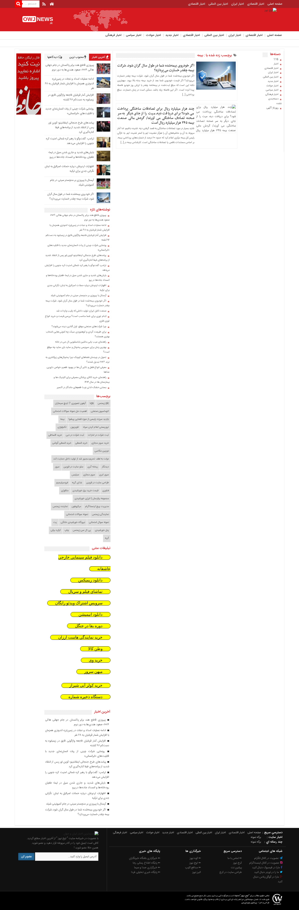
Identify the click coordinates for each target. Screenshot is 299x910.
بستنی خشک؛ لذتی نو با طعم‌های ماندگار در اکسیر (81, 387)
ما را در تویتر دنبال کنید (267, 872)
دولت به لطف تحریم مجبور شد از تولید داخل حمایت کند (81, 459)
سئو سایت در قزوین (73, 467)
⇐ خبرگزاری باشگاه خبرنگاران (144, 858)
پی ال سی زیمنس (82, 530)
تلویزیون (75, 427)
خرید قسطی (81, 443)
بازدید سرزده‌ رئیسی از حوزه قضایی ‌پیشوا (88, 419)
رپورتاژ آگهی (272, 108)
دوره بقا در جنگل (89, 626)
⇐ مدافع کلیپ (193, 867)
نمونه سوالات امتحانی (77, 514)
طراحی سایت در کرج (230, 872)
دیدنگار (105, 467)
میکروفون (76, 506)
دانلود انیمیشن (90, 614)
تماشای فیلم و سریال (85, 591)
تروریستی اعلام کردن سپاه (96, 427)
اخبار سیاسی (133, 35)
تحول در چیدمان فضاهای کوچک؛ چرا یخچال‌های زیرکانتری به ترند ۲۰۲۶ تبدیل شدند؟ (78, 359)
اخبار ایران (237, 4)
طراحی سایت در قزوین (97, 483)
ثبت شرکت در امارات (98, 435)
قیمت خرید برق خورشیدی (85, 491)
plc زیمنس (103, 403)
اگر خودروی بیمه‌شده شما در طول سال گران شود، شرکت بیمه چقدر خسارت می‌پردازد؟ (155, 68)
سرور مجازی (89, 475)
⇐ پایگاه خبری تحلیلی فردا (145, 872)
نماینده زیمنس (60, 506)
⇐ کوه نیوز (195, 858)
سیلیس (75, 475)
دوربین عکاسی (102, 451)
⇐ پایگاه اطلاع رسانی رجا (146, 863)
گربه (107, 538)
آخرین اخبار (99, 57)
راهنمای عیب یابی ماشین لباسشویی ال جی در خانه (80, 342)
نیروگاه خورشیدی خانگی (73, 522)
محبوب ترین (76, 57)
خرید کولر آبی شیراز (86, 685)
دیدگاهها (52, 57)
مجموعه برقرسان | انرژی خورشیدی (92, 499)
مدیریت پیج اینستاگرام (97, 506)
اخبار (276, 64)
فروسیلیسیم (62, 483)
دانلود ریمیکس (90, 580)
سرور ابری (104, 475)
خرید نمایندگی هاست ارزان (80, 637)
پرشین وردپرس (249, 903)
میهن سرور (93, 671)
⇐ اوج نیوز (195, 863)
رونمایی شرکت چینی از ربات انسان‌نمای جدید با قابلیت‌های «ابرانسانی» (69, 111)
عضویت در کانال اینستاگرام (264, 863)
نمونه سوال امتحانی (99, 522)
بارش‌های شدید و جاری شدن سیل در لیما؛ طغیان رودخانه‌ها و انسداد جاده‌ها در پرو (71, 154)
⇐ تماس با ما (235, 858)
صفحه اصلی (274, 4)
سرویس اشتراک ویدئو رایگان (79, 603)
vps (92, 403)
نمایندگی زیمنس (100, 514)
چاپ (66, 530)
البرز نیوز (196, 872)
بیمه (62, 419)
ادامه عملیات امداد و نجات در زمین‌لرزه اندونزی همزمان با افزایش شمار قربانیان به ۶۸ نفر (69, 84)
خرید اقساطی (55, 435)
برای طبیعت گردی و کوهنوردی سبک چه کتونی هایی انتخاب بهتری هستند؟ (78, 334)
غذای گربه (77, 483)
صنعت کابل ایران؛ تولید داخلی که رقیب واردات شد (81, 311)
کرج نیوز (237, 863)
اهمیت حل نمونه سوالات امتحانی (70, 411)
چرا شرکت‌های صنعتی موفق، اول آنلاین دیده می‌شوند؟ (79, 327)
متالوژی (64, 491)
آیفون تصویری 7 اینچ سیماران (70, 403)
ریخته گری (92, 467)
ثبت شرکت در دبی (75, 435)
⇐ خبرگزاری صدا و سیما (147, 867)
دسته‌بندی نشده (275, 101)
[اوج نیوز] (81, 833)
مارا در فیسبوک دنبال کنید (266, 867)
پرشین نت (236, 867)
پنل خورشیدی (102, 530)
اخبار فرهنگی (113, 35)
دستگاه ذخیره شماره (85, 697)
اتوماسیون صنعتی (100, 411)
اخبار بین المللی (218, 4)
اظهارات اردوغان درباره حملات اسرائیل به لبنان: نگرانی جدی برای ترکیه (78, 288)
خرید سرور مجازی (100, 443)
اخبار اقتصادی (255, 4)
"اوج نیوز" (244, 896)
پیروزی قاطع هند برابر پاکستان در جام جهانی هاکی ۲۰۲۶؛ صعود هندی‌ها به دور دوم (69, 67)
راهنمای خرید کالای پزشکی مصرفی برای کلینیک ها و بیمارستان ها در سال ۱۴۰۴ (81, 379)
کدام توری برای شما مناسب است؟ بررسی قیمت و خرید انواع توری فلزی (77, 318)
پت (55, 522)
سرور (57, 467)
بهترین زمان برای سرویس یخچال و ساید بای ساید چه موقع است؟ (78, 349)
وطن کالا (95, 649)
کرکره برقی (56, 530)
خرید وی (96, 660)
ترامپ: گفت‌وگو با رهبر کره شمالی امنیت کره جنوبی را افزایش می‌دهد (70, 141)
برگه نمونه (256, 837)
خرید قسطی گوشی (61, 443)
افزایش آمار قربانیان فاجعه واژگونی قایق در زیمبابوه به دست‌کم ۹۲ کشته (71, 97)
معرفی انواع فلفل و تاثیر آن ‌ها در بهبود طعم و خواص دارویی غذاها (78, 369)
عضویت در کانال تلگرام (266, 858)
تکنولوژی (62, 427)
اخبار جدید (171, 35)
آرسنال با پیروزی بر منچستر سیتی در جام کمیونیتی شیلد (78, 296)
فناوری (105, 491)
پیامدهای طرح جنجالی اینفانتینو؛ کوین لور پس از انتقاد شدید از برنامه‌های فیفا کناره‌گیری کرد (71, 127)
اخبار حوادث (153, 35)
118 (276, 59)
